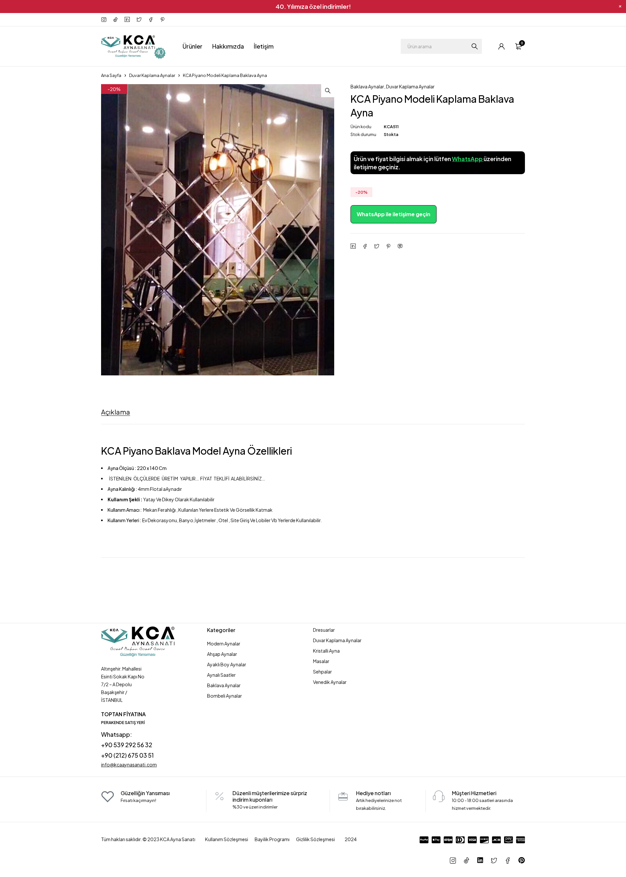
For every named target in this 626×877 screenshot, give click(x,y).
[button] (327, 90)
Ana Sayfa (111, 75)
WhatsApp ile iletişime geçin (393, 214)
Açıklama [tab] (115, 412)
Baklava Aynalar (367, 86)
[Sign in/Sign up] (501, 46)
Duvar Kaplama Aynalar (152, 75)
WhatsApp (468, 158)
